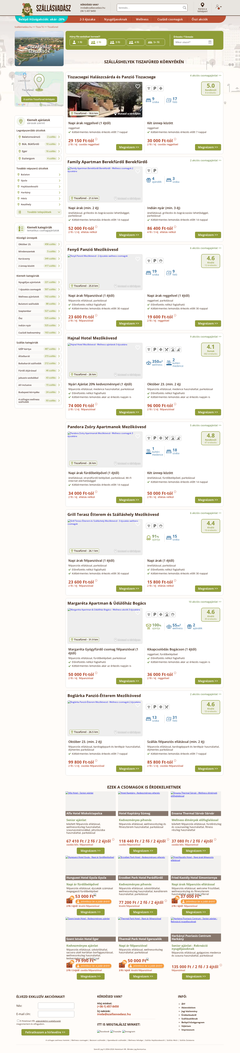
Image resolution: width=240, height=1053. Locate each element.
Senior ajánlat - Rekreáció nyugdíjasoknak (190, 947)
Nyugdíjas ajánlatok (37, 282)
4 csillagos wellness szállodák (37, 400)
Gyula (24, 180)
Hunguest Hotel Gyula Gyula (86, 878)
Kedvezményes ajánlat (82, 946)
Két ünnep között (160, 123)
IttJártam (186, 1026)
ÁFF (183, 1003)
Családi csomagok (170, 19)
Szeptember (37, 311)
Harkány (25, 192)
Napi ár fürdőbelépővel (82, 884)
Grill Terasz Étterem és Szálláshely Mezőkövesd (113, 514)
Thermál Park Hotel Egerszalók (140, 939)
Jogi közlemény (189, 1011)
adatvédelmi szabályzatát (48, 1020)
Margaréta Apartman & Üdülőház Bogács (106, 603)
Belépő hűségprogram (193, 1022)
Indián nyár (37, 325)
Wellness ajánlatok (37, 296)
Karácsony (37, 258)
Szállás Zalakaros (187, 1040)
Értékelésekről (188, 1014)
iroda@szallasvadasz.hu (92, 7)
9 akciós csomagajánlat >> (205, 336)
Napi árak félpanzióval (91, 295)
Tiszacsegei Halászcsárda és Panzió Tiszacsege (111, 76)
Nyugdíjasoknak (115, 19)
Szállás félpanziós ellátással (176, 742)
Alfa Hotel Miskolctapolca (84, 813)
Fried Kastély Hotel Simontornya (194, 878)
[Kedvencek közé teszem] (137, 86)
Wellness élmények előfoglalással (195, 820)
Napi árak (83, 208)
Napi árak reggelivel (89, 123)
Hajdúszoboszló (29, 186)
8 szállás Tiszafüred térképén (39, 99)
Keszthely (26, 204)
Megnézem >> (129, 147)
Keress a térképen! (202, 10)
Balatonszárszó (39, 136)
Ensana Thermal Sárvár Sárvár (193, 813)
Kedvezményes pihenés (135, 820)
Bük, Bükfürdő (39, 144)
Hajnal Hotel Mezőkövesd (92, 338)
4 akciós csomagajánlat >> (205, 75)
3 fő (118, 42)
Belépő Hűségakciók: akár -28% (42, 19)
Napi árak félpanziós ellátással (193, 884)
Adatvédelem (188, 1007)
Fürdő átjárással (37, 370)
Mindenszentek (37, 251)
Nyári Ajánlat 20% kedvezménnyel (100, 384)
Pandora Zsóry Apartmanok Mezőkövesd (106, 426)
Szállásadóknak (189, 1018)
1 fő (80, 42)
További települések (39, 212)
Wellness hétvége (135, 1040)
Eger (39, 151)
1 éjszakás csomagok (37, 289)
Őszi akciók (200, 19)
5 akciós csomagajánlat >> (205, 425)
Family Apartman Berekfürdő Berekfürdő (107, 161)
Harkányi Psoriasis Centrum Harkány (191, 937)
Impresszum (187, 1029)
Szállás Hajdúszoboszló (155, 1040)
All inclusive (37, 385)
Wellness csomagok (79, 1040)
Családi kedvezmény (37, 332)
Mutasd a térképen (129, 113)
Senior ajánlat (76, 820)
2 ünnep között (37, 265)
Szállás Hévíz (172, 1040)
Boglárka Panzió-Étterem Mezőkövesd (104, 695)
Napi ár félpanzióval (133, 946)
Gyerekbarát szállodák (116, 1040)
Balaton (25, 174)
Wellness (142, 19)
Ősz (37, 318)
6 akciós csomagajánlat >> (205, 248)
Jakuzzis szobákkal (37, 377)
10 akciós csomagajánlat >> (205, 601)
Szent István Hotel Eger (82, 939)
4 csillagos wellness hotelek (57, 1040)
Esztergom (39, 158)
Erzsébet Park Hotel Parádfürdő (141, 878)
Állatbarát (37, 356)
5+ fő (157, 42)
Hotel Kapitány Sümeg (134, 813)
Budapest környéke (37, 392)
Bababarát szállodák (37, 363)
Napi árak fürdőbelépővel (93, 473)
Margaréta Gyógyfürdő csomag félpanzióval (103, 651)
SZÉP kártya (37, 349)
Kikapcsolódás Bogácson (171, 649)
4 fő (137, 42)
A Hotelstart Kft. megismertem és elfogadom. (38, 1022)
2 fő (99, 42)
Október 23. (37, 244)
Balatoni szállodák (37, 303)
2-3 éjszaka (87, 19)
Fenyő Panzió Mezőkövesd (92, 249)
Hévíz (24, 198)
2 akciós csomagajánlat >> (205, 160)
